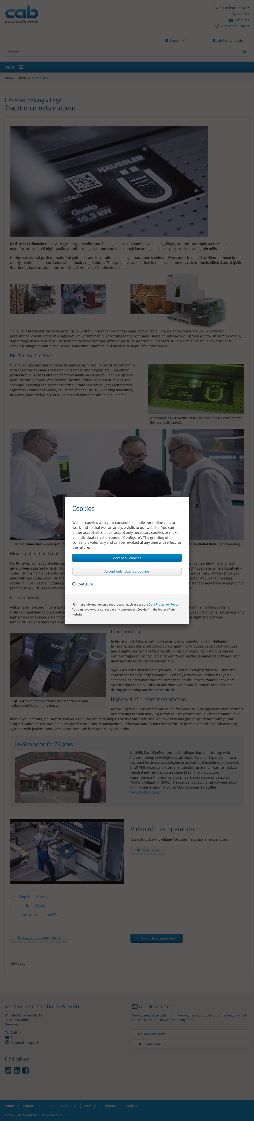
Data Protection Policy (163, 604)
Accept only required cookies (127, 571)
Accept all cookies (127, 558)
